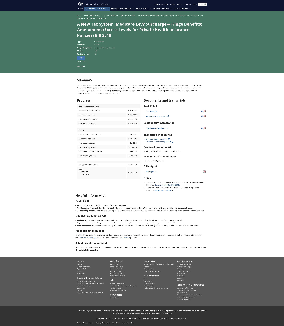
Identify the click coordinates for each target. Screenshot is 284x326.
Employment (181, 273)
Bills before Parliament (117, 283)
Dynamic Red (81, 269)
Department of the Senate (185, 288)
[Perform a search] (205, 4)
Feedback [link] (125, 323)
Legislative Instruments (118, 290)
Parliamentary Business (96, 9)
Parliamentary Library (117, 273)
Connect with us (149, 269)
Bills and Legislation (111, 16)
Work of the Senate (83, 267)
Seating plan (81, 273)
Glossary (180, 278)
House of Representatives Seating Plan (90, 293)
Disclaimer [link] (115, 323)
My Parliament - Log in (184, 264)
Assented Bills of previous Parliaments (123, 286)
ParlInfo (180, 4)
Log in (195, 4)
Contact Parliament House (152, 271)
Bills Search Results (128, 16)
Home (80, 9)
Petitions (147, 267)
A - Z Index (180, 276)
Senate (79, 264)
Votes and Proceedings (87, 238)
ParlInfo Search (182, 269)
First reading (151, 111)
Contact (172, 4)
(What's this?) (81, 61)
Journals (127, 238)
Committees (114, 298)
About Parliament (161, 9)
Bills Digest (150, 171)
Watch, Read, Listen (116, 267)
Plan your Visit (148, 286)
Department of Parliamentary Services (189, 295)
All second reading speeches (157, 139)
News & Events (142, 9)
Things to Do (148, 281)
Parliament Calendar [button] (161, 4)
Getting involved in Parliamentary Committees (159, 264)
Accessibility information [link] (85, 323)
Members (80, 290)
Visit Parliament (181, 9)
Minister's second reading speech (159, 142)
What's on (147, 279)
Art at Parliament (149, 283)
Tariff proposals (115, 288)
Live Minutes (81, 288)
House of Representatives (86, 281)
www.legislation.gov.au (163, 190)
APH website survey (183, 271)
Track (81, 57)
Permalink (81, 66)
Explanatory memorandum (156, 128)
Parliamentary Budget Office (186, 297)
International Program (117, 276)
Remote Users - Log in (184, 267)
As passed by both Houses (156, 116)
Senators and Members (121, 9)
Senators (80, 271)
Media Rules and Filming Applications (156, 288)
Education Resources (117, 271)
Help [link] (132, 323)
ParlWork (188, 4)
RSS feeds (180, 280)
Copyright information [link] (103, 323)
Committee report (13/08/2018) (167, 185)
